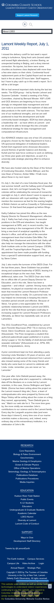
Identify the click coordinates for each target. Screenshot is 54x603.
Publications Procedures (27, 478)
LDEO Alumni (27, 516)
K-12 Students (27, 503)
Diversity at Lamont (27, 520)
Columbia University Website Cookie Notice (27, 599)
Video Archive (28, 563)
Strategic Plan (33, 568)
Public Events (27, 499)
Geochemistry (27, 458)
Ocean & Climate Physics (27, 464)
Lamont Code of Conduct (27, 523)
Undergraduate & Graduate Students (27, 510)
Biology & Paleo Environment (27, 454)
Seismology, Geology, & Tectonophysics (27, 471)
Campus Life (13, 563)
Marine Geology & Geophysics (27, 461)
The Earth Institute (15, 559)
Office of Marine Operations (27, 468)
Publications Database (27, 475)
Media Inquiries (27, 482)
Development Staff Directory (27, 541)
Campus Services (35, 559)
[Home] (27, 6)
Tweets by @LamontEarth (17, 548)
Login (41, 563)
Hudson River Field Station (27, 496)
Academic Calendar (27, 513)
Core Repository (27, 451)
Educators (27, 506)
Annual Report (17, 568)
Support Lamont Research (27, 15)
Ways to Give (27, 537)
